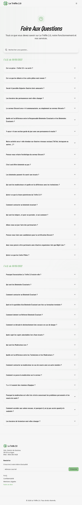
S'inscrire (73, 469)
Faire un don (8, 485)
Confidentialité (8, 479)
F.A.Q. (5, 476)
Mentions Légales (9, 482)
